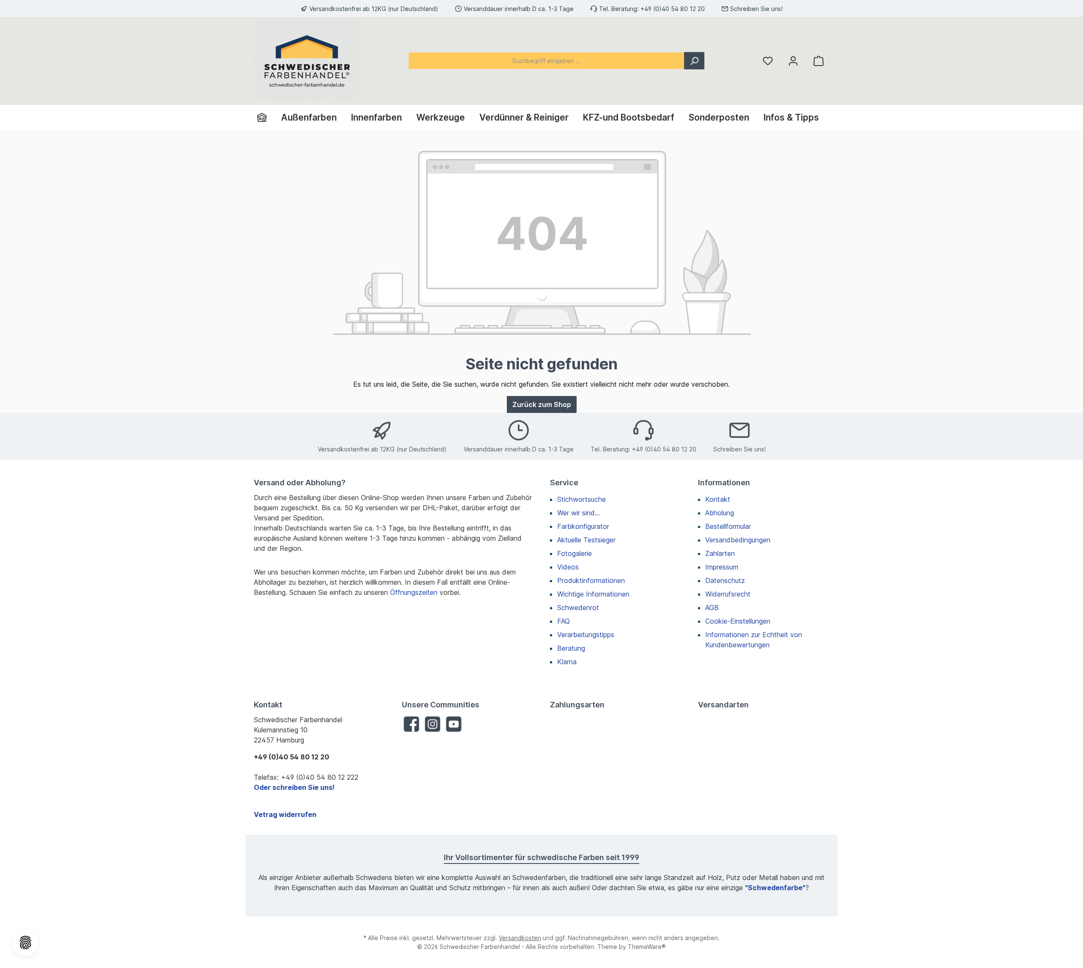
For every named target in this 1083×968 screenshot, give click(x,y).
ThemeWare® (647, 946)
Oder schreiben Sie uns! (294, 787)
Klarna (567, 661)
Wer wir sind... (578, 513)
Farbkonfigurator (583, 526)
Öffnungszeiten (413, 592)
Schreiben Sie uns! (756, 8)
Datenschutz (725, 580)
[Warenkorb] (818, 60)
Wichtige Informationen (593, 594)
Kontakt (717, 499)
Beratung (571, 648)
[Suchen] (694, 60)
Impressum (721, 567)
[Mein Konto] (793, 60)
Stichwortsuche (581, 499)
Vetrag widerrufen (285, 814)
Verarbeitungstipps (585, 634)
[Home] (265, 117)
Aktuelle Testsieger (586, 540)
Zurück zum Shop (541, 404)
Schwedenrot (578, 607)
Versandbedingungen (737, 540)
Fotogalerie (574, 553)
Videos (568, 567)
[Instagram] (432, 724)
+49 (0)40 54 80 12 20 (672, 8)
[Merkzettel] (767, 60)
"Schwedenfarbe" (775, 887)
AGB (712, 607)
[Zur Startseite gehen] (307, 61)
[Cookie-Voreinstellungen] (25, 942)
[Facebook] (411, 724)
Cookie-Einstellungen (737, 621)
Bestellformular (728, 526)
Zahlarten (720, 553)
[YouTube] (453, 724)
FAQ (563, 621)
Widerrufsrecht (727, 594)
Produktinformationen (591, 580)
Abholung (719, 513)
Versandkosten (520, 937)
